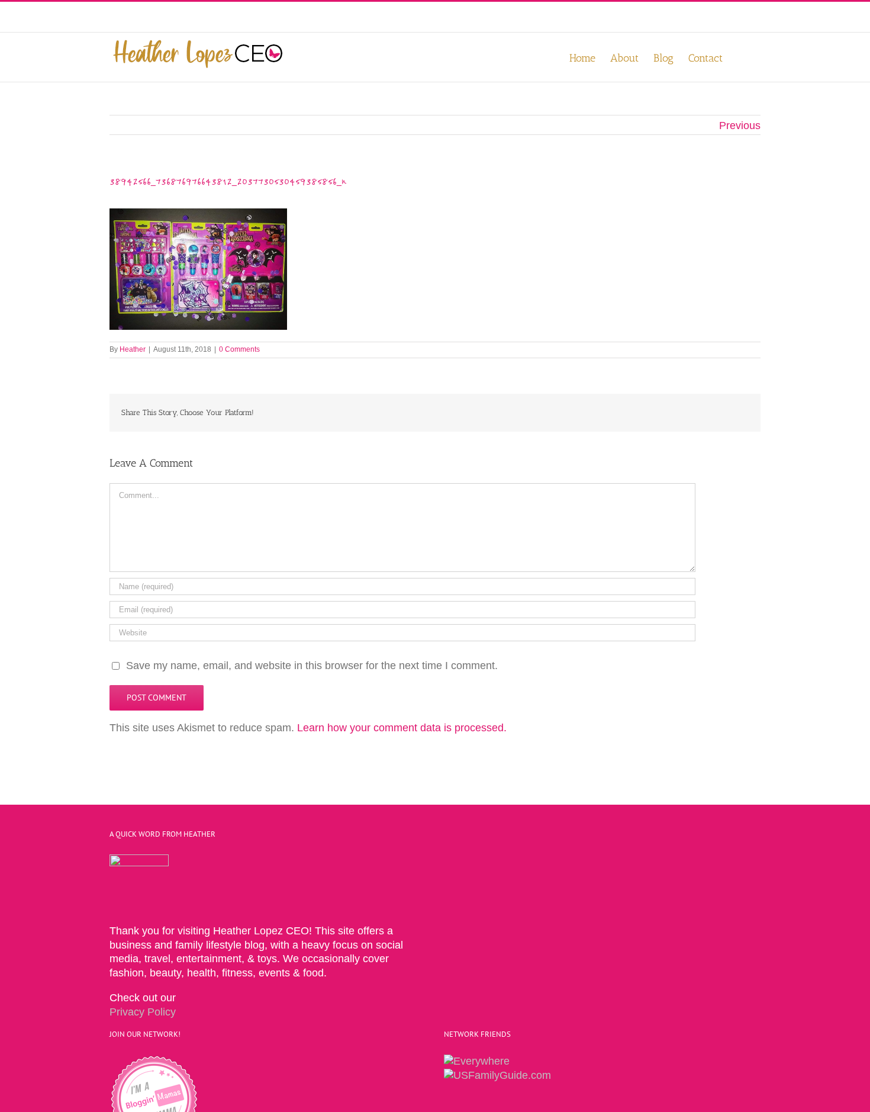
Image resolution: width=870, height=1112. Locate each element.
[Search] (741, 57)
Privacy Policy (142, 1012)
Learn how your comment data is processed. (402, 728)
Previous (740, 125)
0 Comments (239, 349)
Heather (133, 349)
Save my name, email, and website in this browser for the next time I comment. (312, 665)
